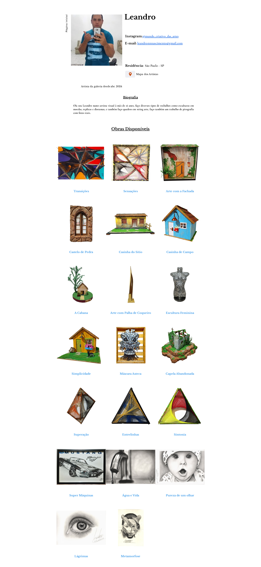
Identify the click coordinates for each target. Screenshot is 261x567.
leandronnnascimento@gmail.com (160, 43)
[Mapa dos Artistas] (130, 74)
